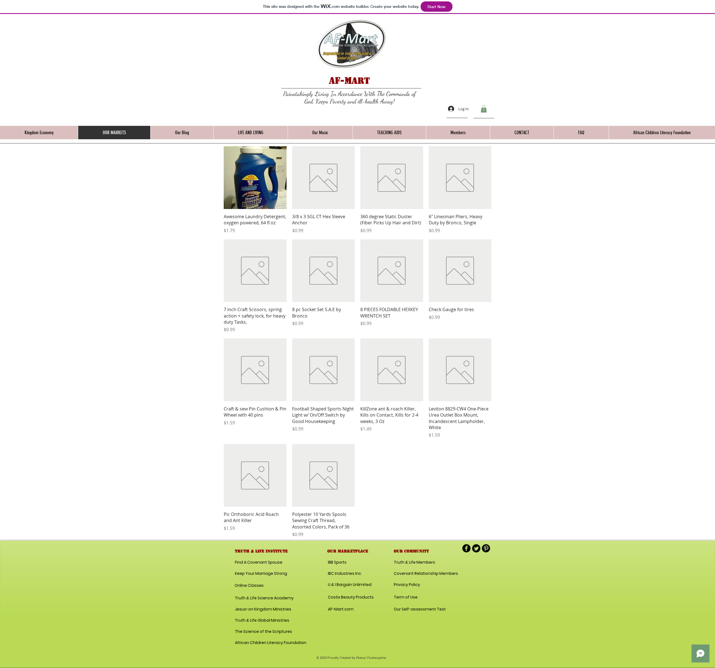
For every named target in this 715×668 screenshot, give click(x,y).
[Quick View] (255, 177)
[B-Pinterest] (486, 548)
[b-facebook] (466, 548)
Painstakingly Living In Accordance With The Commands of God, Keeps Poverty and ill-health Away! (349, 97)
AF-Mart (349, 80)
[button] (484, 108)
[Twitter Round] (476, 548)
